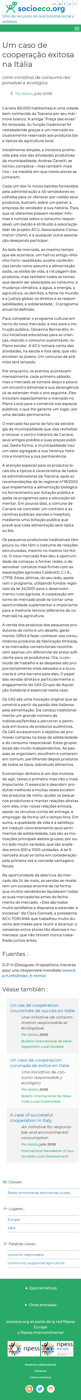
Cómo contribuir (40, 1377)
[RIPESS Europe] (57, 1348)
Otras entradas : (43, 1305)
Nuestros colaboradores (40, 1364)
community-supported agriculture (36, 1263)
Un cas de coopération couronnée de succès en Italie (42, 1007)
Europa (14, 1220)
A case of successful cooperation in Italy (31, 1117)
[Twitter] (40, 1389)
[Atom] (29, 1389)
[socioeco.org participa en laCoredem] (51, 1389)
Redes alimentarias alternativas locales (39, 1193)
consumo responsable (26, 1255)
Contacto (40, 1371)
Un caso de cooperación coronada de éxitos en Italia (39, 1062)
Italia (11, 1228)
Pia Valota (24, 94)
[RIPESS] (24, 1348)
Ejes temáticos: (43, 1288)
